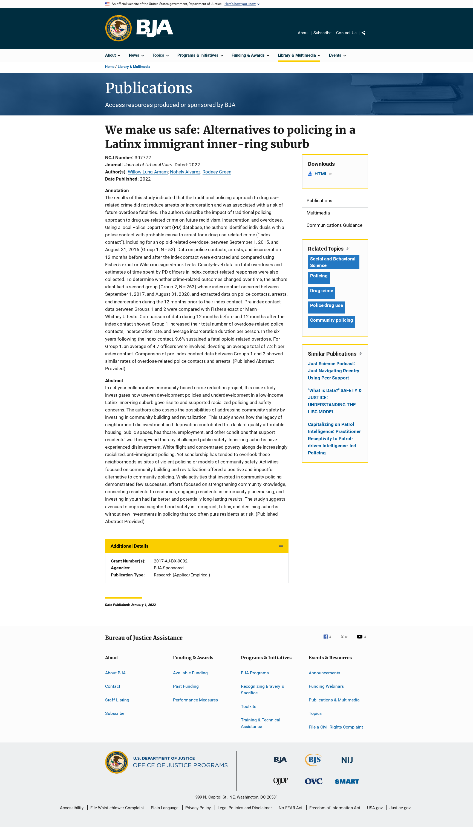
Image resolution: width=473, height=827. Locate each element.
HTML (321, 173)
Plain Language (164, 807)
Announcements (324, 672)
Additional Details (130, 546)
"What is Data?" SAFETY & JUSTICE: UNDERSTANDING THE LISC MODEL (335, 401)
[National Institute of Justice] (347, 764)
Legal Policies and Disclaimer (245, 807)
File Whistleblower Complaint (117, 807)
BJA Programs (255, 672)
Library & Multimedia (134, 67)
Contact (112, 686)
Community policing (331, 320)
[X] (346, 640)
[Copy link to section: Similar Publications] (359, 353)
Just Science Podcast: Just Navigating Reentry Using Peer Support (333, 371)
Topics (315, 713)
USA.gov (375, 807)
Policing (319, 275)
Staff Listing (117, 700)
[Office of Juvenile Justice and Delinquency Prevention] (280, 786)
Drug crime (321, 290)
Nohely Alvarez (185, 172)
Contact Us (346, 32)
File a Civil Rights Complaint (336, 726)
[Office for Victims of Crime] (313, 785)
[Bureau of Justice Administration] (280, 764)
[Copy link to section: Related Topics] (346, 248)
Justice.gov (400, 807)
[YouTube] (362, 640)
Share (368, 36)
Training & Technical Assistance (260, 723)
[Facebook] (330, 640)
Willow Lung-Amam (148, 172)
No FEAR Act (290, 807)
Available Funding (190, 672)
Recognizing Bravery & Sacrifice (262, 689)
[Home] (154, 28)
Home (109, 67)
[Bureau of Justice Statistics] (314, 767)
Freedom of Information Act (334, 807)
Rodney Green (217, 172)
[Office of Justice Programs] (118, 28)
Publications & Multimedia (334, 700)
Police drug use (326, 305)
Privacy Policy (198, 807)
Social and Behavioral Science (333, 262)
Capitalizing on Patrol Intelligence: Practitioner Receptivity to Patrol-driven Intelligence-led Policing (334, 438)
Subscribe (322, 32)
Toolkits (248, 706)
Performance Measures (195, 700)
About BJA (115, 672)
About (303, 32)
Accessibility (71, 807)
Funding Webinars (326, 686)
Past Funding (186, 686)
